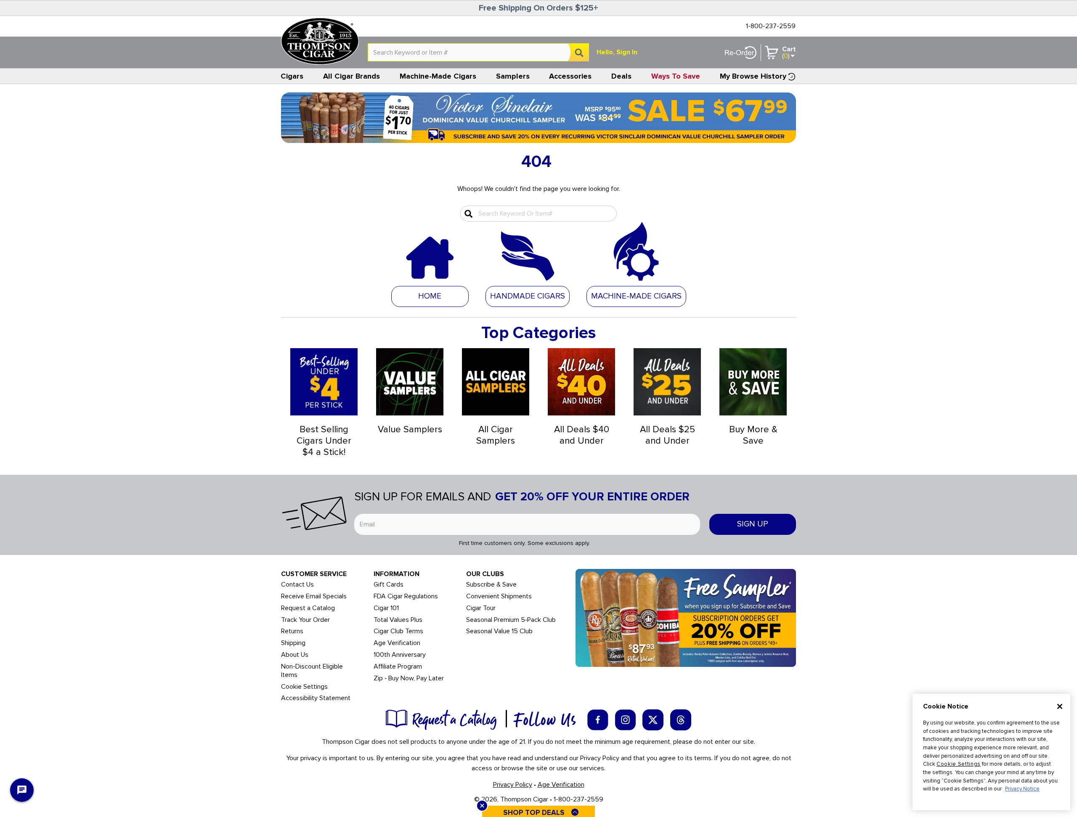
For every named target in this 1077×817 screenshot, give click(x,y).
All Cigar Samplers (495, 435)
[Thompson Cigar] (320, 41)
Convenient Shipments (499, 596)
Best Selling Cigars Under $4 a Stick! (324, 441)
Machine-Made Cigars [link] (438, 76)
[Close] (1059, 706)
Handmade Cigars (527, 296)
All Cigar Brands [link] (351, 76)
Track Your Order (305, 620)
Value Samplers (410, 429)
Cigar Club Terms (398, 631)
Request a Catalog (308, 608)
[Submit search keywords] (467, 214)
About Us (294, 655)
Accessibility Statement (315, 698)
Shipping (293, 643)
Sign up (752, 524)
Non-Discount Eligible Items (312, 671)
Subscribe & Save (491, 585)
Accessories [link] (570, 76)
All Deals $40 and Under (581, 435)
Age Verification (397, 643)
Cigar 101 (386, 608)
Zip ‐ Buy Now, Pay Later (409, 678)
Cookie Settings (958, 764)
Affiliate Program (398, 667)
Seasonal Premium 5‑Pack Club (511, 620)
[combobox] (478, 52)
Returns (292, 631)
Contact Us (297, 585)
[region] (991, 752)
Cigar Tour (481, 608)
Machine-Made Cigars (636, 296)
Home (429, 296)
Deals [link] (621, 76)
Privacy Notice (1022, 788)
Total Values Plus (398, 620)
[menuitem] (292, 76)
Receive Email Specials (314, 596)
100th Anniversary (400, 655)
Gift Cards (388, 585)
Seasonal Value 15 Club (499, 631)
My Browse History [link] (753, 76)
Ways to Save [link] (675, 76)
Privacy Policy (512, 784)
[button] (527, 296)
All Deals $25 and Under (667, 435)
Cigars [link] (292, 76)
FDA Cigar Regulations (406, 596)
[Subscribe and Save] (686, 617)
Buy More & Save (753, 435)
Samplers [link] (513, 76)
